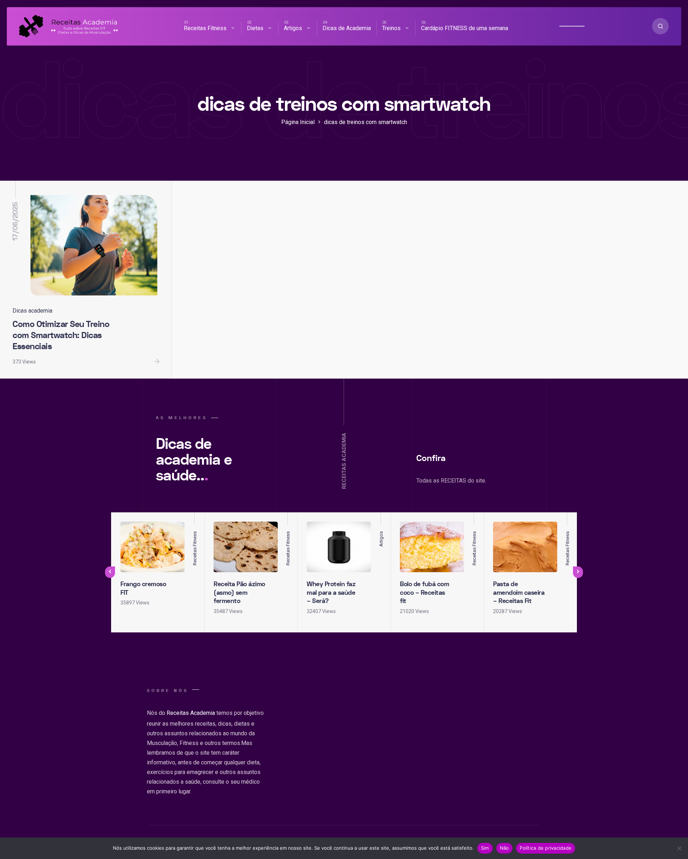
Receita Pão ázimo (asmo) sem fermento (239, 593)
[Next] (578, 572)
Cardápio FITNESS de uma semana (464, 28)
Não (504, 848)
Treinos (391, 28)
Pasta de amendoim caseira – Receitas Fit (518, 593)
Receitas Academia (191, 712)
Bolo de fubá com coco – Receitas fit (424, 593)
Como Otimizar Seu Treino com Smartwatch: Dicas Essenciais (61, 335)
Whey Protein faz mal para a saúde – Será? (331, 593)
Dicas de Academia (346, 28)
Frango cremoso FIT (143, 588)
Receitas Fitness (205, 28)
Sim (485, 848)
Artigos (293, 28)
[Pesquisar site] (660, 26)
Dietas (255, 28)
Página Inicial (298, 122)
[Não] (679, 848)
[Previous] (110, 572)
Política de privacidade (546, 848)
